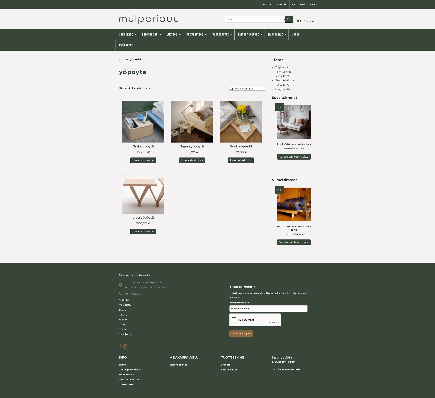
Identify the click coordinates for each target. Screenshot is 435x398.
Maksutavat (126, 374)
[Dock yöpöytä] (241, 122)
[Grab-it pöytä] (143, 122)
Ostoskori (298, 4)
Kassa (313, 4)
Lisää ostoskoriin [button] (143, 160)
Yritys (122, 364)
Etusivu (267, 4)
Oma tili (282, 4)
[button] (136, 34)
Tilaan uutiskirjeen (241, 333)
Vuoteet (172, 34)
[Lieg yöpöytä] (143, 193)
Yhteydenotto (178, 364)
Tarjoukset (126, 34)
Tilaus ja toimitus (130, 369)
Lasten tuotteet (248, 34)
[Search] (289, 19)
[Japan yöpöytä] (192, 122)
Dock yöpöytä (241, 146)
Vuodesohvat (220, 34)
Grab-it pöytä (143, 146)
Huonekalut (275, 34)
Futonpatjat (149, 34)
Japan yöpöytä (192, 146)
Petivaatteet (194, 34)
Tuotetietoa (126, 384)
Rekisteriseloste (129, 379)
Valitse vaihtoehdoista (294, 156)
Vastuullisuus (229, 369)
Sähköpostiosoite (239, 302)
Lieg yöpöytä (143, 217)
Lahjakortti (126, 45)
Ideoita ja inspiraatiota (286, 369)
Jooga (296, 34)
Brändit (225, 364)
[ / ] (307, 20)
